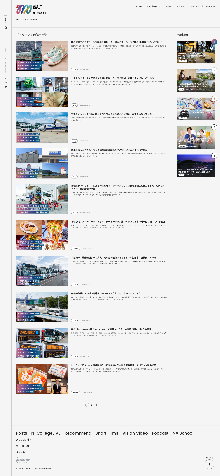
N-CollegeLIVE (154, 6)
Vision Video (135, 433)
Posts (139, 6)
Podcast (180, 6)
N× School (194, 6)
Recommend (78, 433)
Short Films (106, 433)
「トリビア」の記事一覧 (29, 19)
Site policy (21, 452)
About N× (210, 6)
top (17, 19)
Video (169, 6)
